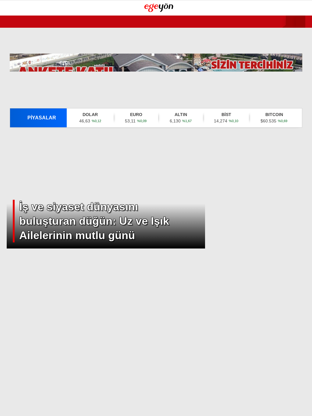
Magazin (19, 99)
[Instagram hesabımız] (131, 406)
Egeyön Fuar (23, 136)
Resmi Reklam (24, 112)
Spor (15, 87)
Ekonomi (19, 62)
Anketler (19, 149)
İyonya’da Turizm (29, 124)
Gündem (18, 50)
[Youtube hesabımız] (174, 406)
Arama (255, 29)
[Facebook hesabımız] (44, 406)
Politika (18, 75)
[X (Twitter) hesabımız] (88, 406)
